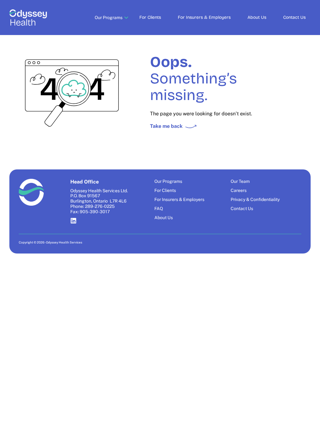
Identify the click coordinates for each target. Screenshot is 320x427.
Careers (239, 190)
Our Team (240, 181)
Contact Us (294, 17)
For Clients (150, 17)
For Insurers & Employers (204, 17)
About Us (257, 17)
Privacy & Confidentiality (255, 199)
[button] (108, 17)
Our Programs (168, 181)
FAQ (158, 208)
